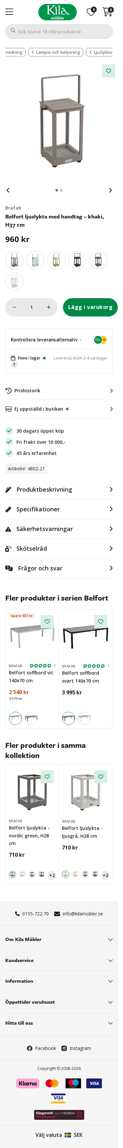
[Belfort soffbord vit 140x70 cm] (32, 636)
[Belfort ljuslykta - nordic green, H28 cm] (32, 791)
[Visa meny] (9, 12)
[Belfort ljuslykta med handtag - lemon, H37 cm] (56, 260)
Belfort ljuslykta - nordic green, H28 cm (29, 835)
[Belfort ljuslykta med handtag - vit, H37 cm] (14, 281)
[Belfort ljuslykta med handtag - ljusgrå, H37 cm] (35, 260)
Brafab (13, 208)
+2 (52, 875)
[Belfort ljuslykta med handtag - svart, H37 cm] (77, 260)
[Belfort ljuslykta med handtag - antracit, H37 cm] (98, 260)
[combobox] (59, 31)
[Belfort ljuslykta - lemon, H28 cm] (22, 874)
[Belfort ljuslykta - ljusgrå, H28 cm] (85, 791)
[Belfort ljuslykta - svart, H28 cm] (41, 874)
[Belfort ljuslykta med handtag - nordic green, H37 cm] (14, 260)
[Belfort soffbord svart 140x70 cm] (31, 718)
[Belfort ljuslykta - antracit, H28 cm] (32, 874)
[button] (59, 362)
